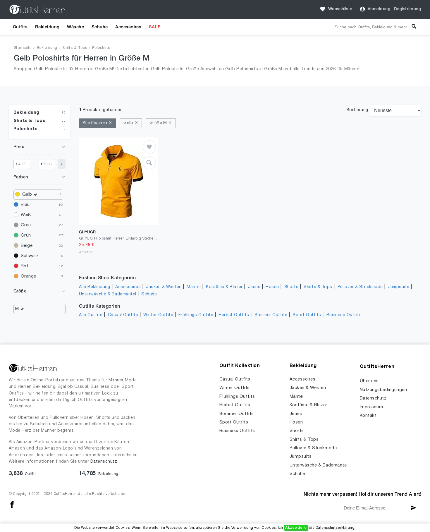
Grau (26, 225)
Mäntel (194, 287)
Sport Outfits (307, 315)
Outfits (20, 27)
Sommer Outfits (271, 315)
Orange (28, 276)
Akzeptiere (296, 527)
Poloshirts (101, 48)
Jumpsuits (399, 287)
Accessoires (128, 27)
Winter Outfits (158, 315)
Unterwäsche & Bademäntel (107, 294)
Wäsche (75, 27)
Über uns (369, 381)
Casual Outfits (123, 315)
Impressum (371, 407)
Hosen (272, 287)
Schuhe (100, 27)
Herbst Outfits (234, 315)
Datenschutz (103, 462)
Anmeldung (379, 9)
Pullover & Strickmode (360, 287)
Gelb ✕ (130, 123)
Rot (24, 266)
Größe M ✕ (160, 123)
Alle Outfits (91, 315)
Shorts (291, 287)
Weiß (26, 215)
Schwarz (30, 256)
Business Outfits (344, 315)
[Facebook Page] (12, 504)
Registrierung (407, 9)
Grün (26, 235)
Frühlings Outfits (195, 315)
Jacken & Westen (163, 287)
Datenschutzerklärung (335, 527)
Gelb (27, 194)
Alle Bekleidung (94, 287)
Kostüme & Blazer (224, 287)
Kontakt (368, 416)
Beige (26, 246)
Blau (25, 205)
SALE (155, 27)
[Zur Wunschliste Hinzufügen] (149, 147)
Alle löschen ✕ (97, 123)
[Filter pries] (62, 164)
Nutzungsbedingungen (383, 390)
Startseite (23, 48)
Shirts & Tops (74, 48)
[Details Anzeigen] (149, 162)
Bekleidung (47, 27)
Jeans (254, 287)
